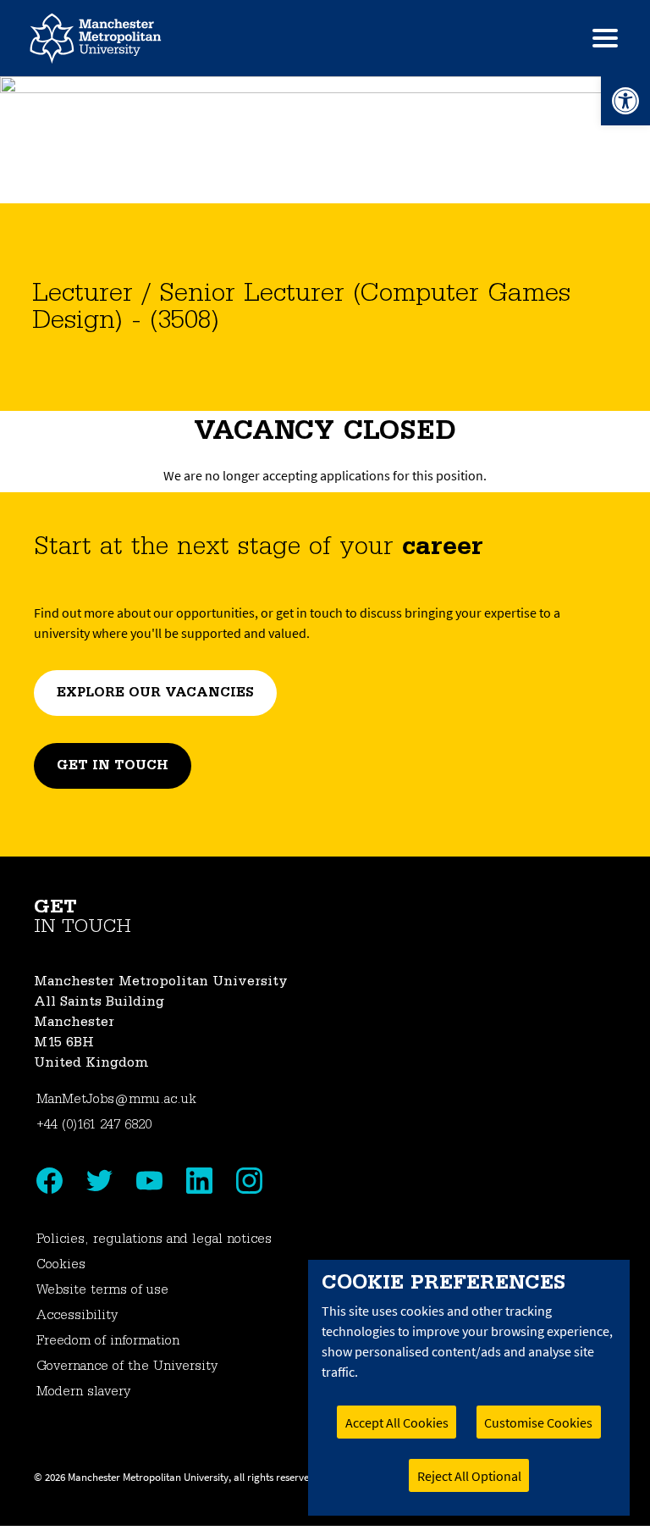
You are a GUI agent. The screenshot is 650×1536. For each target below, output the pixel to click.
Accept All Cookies (397, 1422)
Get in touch (112, 766)
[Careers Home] (95, 38)
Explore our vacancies (155, 693)
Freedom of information (107, 1341)
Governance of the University (127, 1366)
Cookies (60, 1265)
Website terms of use (102, 1290)
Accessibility (77, 1316)
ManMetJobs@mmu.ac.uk (116, 1100)
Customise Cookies (538, 1422)
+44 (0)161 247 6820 (93, 1125)
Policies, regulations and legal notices (154, 1239)
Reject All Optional (469, 1475)
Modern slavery (83, 1392)
